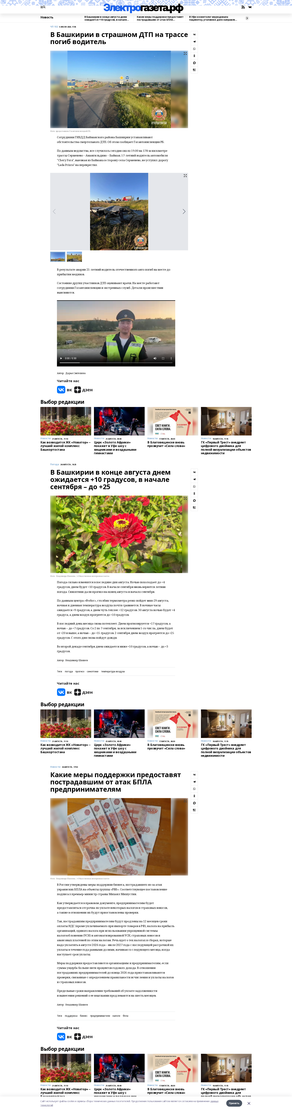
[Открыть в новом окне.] (64, 389)
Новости (55, 766)
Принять (234, 1103)
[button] (184, 211)
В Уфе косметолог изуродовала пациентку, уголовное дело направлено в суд (213, 18)
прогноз (79, 671)
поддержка (71, 1015)
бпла (125, 1015)
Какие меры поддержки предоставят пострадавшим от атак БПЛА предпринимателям (160, 18)
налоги (116, 1015)
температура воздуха (113, 671)
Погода (54, 464)
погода (69, 671)
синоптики (92, 671)
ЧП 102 (54, 26)
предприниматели (100, 1015)
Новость (46, 17)
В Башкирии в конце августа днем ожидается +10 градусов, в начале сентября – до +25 (105, 18)
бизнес (83, 1015)
